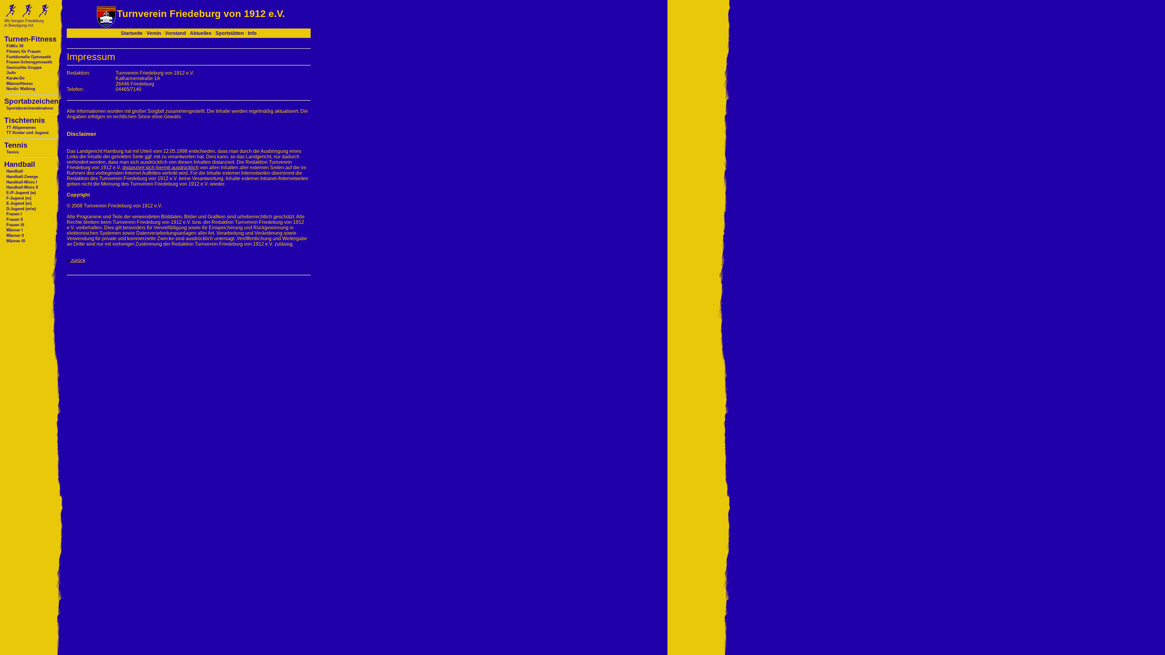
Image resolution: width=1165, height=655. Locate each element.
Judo (11, 72)
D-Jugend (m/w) (21, 209)
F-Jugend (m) (18, 198)
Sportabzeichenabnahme (29, 108)
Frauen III (15, 225)
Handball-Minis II (22, 187)
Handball (14, 171)
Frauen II (14, 219)
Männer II (15, 235)
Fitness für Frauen (23, 51)
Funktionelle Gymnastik (28, 57)
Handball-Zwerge (22, 176)
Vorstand (175, 33)
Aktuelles (200, 33)
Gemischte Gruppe (24, 67)
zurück (77, 260)
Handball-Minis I (21, 182)
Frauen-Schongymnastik (29, 62)
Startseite (132, 33)
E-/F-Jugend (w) (21, 192)
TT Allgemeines (21, 127)
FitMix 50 (14, 46)
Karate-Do (15, 78)
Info (252, 33)
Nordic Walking (20, 88)
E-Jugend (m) (19, 203)
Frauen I (14, 214)
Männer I (14, 230)
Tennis (12, 152)
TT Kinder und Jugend (27, 132)
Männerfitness (19, 83)
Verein (154, 33)
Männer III (15, 241)
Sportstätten (229, 33)
